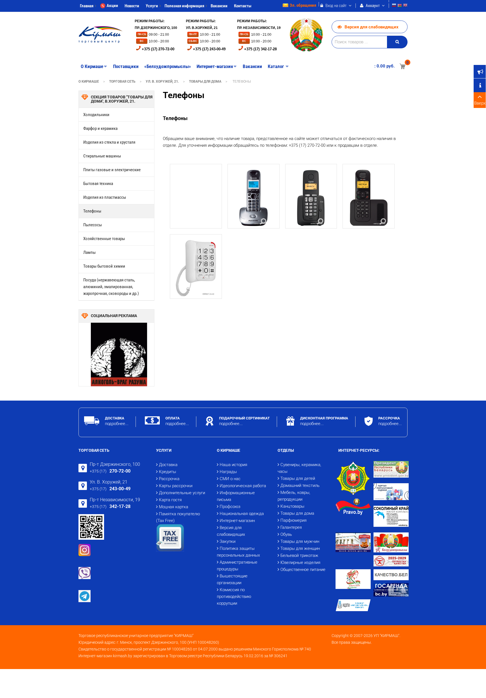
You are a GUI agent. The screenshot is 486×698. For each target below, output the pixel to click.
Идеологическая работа (243, 485)
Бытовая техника (98, 183)
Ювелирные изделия (300, 562)
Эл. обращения (303, 5)
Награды (228, 471)
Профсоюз (230, 506)
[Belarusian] (399, 6)
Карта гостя (170, 499)
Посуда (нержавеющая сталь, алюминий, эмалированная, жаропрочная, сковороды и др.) (111, 286)
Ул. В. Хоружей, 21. (162, 81)
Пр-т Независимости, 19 (115, 499)
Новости (132, 5)
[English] (405, 6)
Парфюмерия (293, 520)
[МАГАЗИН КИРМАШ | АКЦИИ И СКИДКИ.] (100, 34)
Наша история (233, 464)
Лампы (89, 252)
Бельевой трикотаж (299, 555)
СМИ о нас (230, 478)
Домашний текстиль (300, 485)
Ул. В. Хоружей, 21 (108, 482)
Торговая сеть (122, 81)
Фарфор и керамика (100, 128)
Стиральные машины (102, 156)
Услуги (152, 5)
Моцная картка (173, 506)
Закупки (227, 541)
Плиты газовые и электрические (112, 169)
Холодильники (96, 114)
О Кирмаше (88, 81)
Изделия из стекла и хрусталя (109, 142)
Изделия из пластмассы (104, 197)
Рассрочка (169, 478)
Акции (112, 5)
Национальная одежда (242, 513)
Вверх (479, 103)
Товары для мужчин (299, 541)
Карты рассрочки (175, 485)
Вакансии (219, 5)
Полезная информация (184, 5)
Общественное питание (302, 569)
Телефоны (92, 211)
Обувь (286, 534)
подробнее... (117, 423)
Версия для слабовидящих (372, 27)
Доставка (168, 464)
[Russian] (394, 6)
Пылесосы (92, 224)
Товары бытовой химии (104, 266)
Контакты (242, 5)
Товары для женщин (300, 548)
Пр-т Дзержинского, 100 (115, 464)
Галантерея (291, 527)
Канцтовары (292, 506)
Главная (86, 5)
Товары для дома (205, 81)
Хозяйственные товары (104, 238)
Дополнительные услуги (182, 492)
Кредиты (167, 471)
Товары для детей (297, 478)
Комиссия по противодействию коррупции (234, 596)
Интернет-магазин (237, 520)
